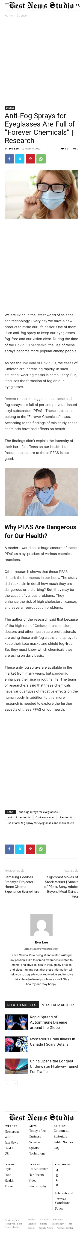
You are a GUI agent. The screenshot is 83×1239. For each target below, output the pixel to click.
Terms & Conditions (62, 1201)
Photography (38, 1186)
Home (9, 15)
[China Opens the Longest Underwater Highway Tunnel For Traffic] (16, 1066)
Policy (59, 1208)
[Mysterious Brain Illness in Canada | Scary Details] (16, 1044)
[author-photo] (41, 936)
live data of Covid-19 (38, 363)
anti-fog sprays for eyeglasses (38, 812)
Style (8, 1169)
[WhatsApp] (41, 158)
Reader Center (38, 1169)
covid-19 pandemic (18, 817)
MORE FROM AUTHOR (58, 1005)
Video (32, 1180)
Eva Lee (14, 148)
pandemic (60, 673)
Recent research (18, 399)
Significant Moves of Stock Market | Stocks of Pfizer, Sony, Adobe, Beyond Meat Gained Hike (61, 886)
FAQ (56, 1148)
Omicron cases (45, 817)
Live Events (36, 1175)
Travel (9, 1186)
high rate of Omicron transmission (42, 625)
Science (22, 15)
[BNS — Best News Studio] (41, 5)
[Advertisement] (41, 62)
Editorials (60, 1136)
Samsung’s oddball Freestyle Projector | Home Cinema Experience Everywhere (22, 884)
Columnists (61, 1130)
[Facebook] (9, 158)
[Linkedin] (57, 1180)
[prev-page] (7, 1083)
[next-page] (15, 1083)
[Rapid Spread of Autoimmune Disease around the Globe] (16, 1022)
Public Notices (63, 1142)
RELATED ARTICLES (21, 1005)
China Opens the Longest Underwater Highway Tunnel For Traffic (54, 1066)
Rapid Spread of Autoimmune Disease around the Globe (48, 1022)
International (64, 1193)
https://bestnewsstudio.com (41, 948)
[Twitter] (19, 158)
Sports (34, 1148)
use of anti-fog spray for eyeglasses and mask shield (40, 823)
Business (35, 1136)
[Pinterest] (30, 158)
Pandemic (66, 817)
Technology (37, 1153)
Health (9, 1180)
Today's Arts (37, 1130)
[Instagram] (57, 1175)
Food (8, 1175)
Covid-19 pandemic (31, 345)
